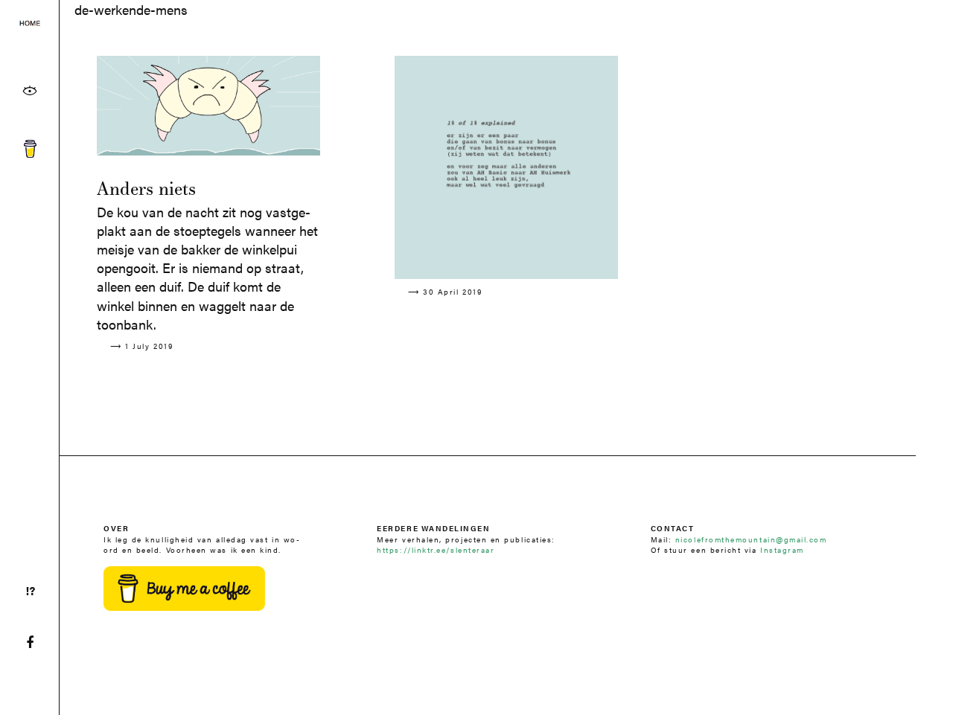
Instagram (782, 549)
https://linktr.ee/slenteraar (435, 549)
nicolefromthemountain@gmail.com (751, 539)
